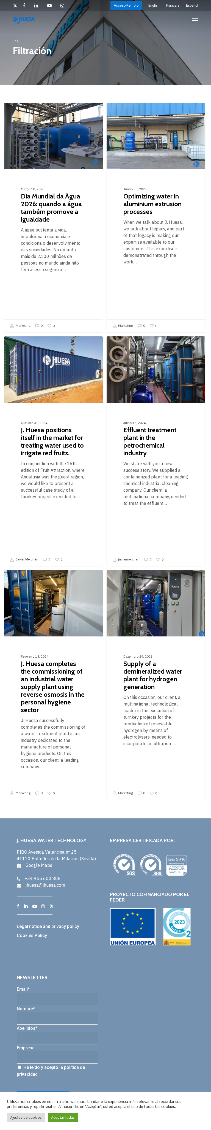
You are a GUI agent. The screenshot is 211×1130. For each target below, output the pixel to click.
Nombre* (26, 1008)
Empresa (26, 1047)
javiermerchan (128, 559)
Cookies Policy (32, 935)
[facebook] (26, 5)
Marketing (22, 325)
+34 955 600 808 (43, 878)
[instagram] (64, 5)
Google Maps (39, 865)
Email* (23, 989)
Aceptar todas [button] (63, 1117)
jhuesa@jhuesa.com (45, 885)
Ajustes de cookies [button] (26, 1117)
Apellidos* (27, 1028)
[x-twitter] (15, 5)
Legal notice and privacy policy (48, 926)
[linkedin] (38, 5)
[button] (195, 20)
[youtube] (51, 5)
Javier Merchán (26, 559)
